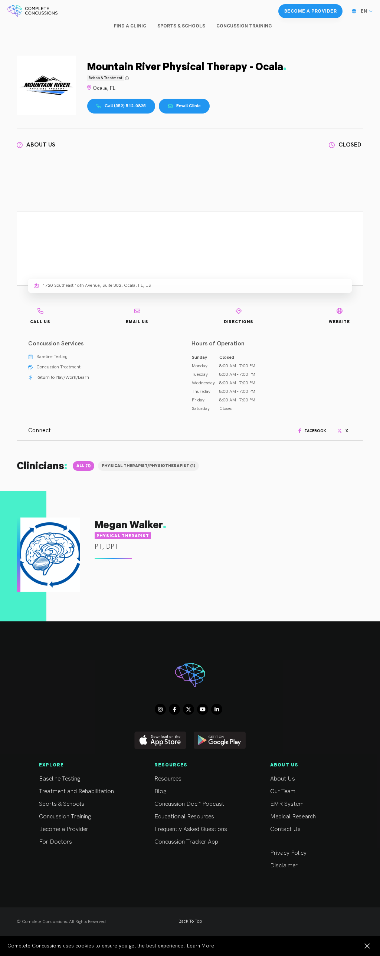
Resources (167, 778)
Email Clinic (188, 106)
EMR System (287, 804)
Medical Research (293, 816)
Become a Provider (63, 829)
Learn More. (201, 946)
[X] (188, 709)
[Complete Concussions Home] (32, 11)
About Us (282, 778)
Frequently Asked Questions (190, 829)
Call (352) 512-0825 (125, 106)
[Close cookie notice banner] (367, 946)
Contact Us (285, 829)
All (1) (83, 465)
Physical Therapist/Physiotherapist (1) (148, 465)
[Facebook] (174, 709)
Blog (160, 791)
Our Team (282, 791)
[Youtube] (202, 709)
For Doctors (55, 841)
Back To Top (190, 921)
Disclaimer (284, 865)
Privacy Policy (288, 853)
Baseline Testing (59, 778)
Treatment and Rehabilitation (76, 791)
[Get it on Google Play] (220, 740)
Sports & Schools (61, 804)
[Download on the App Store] (160, 740)
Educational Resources (184, 816)
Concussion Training (65, 816)
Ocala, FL (104, 88)
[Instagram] (160, 709)
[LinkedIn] (216, 709)
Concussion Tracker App (186, 841)
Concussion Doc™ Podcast (189, 804)
